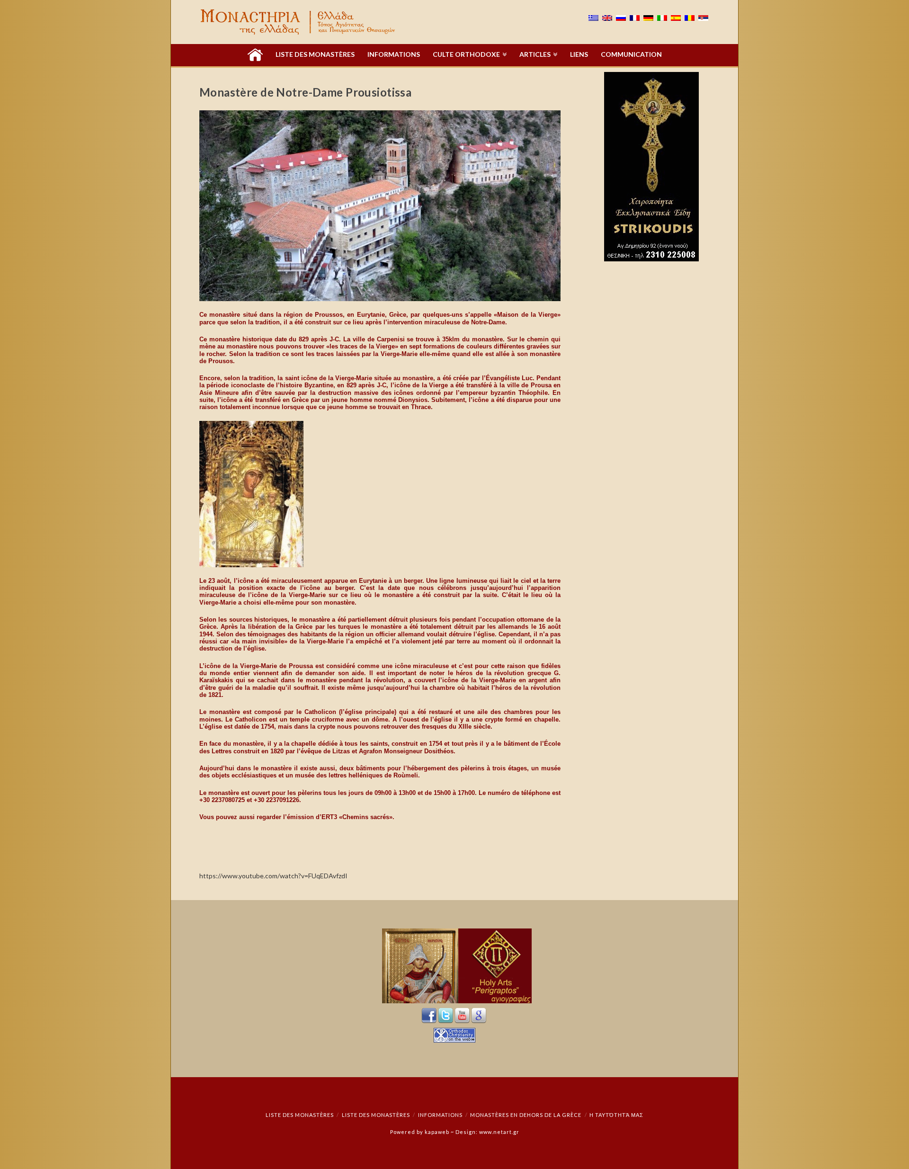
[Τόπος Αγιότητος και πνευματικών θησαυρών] (298, 22)
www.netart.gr (499, 1132)
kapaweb (437, 1132)
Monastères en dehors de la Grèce (525, 1115)
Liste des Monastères (300, 1115)
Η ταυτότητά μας (616, 1115)
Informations (440, 1115)
